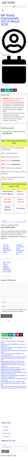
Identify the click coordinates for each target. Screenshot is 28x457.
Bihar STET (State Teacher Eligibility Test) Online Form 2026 (7, 267)
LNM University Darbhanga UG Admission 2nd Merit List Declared (13, 376)
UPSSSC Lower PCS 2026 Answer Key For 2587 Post (20, 249)
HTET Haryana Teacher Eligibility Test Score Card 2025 (12, 354)
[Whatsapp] (3, 335)
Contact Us (6, 436)
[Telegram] (14, 335)
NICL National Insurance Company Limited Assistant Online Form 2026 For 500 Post (14, 387)
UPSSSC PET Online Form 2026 (10, 367)
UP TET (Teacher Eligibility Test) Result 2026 (7, 248)
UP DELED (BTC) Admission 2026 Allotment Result (14, 351)
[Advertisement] (14, 404)
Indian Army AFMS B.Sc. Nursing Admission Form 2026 (14, 379)
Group (20, 199)
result (12, 107)
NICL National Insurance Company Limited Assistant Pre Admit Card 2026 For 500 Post (14, 358)
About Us (5, 426)
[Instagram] (21, 335)
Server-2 (20, 194)
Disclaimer (6, 430)
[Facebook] (10, 335)
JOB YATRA (8, 2)
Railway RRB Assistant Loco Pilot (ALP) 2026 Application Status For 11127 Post (12, 362)
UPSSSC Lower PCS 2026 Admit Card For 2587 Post (13, 365)
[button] (14, 6)
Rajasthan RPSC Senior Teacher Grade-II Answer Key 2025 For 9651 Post (13, 370)
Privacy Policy (7, 433)
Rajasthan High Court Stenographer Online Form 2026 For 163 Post (14, 373)
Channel (20, 202)
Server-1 (20, 191)
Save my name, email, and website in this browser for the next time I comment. (14, 310)
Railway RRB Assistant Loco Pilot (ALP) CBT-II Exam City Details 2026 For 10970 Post (13, 383)
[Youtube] (17, 335)
